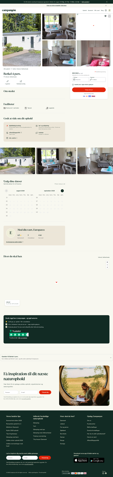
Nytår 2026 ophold (12, 430)
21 (24, 209)
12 (17, 205)
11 (14, 205)
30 (32, 212)
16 (32, 205)
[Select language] (106, 10)
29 (28, 212)
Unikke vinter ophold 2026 (14, 440)
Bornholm (63, 433)
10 (10, 205)
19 (17, 209)
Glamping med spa (39, 429)
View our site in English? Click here (56, 5)
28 (25, 212)
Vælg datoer (89, 90)
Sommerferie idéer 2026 (14, 420)
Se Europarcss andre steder (14, 242)
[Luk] (106, 1)
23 (32, 209)
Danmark (63, 420)
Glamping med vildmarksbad (42, 432)
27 (21, 212)
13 (21, 205)
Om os (89, 420)
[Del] (109, 16)
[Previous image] (3, 160)
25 (14, 212)
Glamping (36, 423)
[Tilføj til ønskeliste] (105, 16)
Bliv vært (97, 10)
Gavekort (90, 10)
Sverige (62, 443)
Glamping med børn (12, 437)
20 (21, 209)
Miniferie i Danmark (12, 427)
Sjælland (63, 430)
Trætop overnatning (39, 436)
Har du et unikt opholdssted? (96, 433)
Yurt (34, 426)
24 (10, 212)
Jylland (62, 424)
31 (10, 216)
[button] (80, 79)
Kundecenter (91, 424)
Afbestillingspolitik (93, 440)
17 (10, 209)
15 (28, 205)
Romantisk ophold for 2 (13, 424)
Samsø (62, 437)
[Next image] (110, 160)
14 (24, 205)
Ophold (85, 10)
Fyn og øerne (64, 427)
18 (14, 209)
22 (28, 209)
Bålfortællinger (92, 427)
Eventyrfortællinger (93, 430)
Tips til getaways (11, 433)
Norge (62, 440)
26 (17, 212)
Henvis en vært (92, 437)
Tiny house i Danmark (40, 439)
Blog (102, 10)
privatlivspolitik (26, 398)
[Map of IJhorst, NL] (93, 26)
